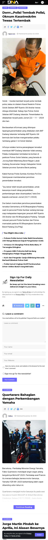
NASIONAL (22, 8)
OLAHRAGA (7, 390)
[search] (32, 2)
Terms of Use (15, 536)
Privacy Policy (20, 294)
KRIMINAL (13, 8)
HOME (5, 8)
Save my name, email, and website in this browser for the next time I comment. (25, 367)
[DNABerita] (13, 2)
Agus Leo (11, 34)
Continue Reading (24, 507)
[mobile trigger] (4, 2)
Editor (10, 416)
